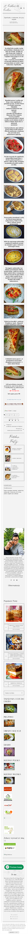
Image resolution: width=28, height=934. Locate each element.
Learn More (11, 932)
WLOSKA (16, 414)
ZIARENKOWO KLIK (14, 399)
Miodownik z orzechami (16, 683)
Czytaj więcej (16, 629)
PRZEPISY (11, 414)
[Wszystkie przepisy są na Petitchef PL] (8, 790)
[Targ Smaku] (7, 818)
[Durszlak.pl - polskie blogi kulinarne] (8, 854)
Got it (17, 932)
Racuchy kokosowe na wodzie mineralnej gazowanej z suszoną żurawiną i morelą (16, 655)
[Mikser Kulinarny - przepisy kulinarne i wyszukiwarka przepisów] (9, 833)
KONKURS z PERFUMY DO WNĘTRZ (14, 426)
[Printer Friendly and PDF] (10, 411)
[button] (22, 5)
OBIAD (7, 414)
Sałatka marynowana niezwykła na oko (14, 430)
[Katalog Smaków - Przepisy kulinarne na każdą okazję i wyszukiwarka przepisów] (8, 800)
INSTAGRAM (15, 916)
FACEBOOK (15, 914)
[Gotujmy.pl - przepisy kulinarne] (10, 850)
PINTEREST (15, 918)
